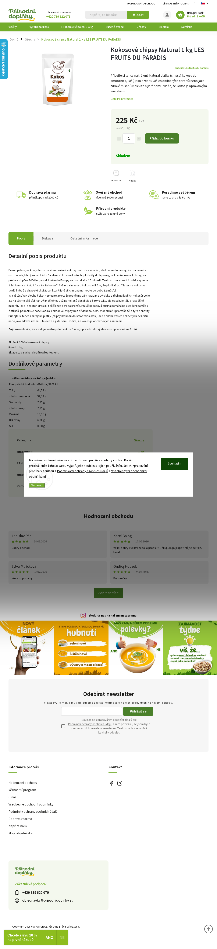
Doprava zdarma (20, 819)
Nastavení (37, 485)
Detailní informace (122, 99)
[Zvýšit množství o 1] (139, 139)
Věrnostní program (176, 4)
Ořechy (139, 440)
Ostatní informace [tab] (84, 238)
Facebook (111, 783)
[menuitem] (15, 27)
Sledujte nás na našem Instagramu (112, 616)
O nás (12, 797)
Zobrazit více (108, 593)
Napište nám (17, 826)
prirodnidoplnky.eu (119, 783)
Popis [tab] (21, 238)
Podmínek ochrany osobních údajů (89, 724)
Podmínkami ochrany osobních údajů (82, 471)
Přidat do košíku (161, 138)
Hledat (138, 15)
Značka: (192, 68)
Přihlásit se (138, 711)
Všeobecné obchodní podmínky (30, 804)
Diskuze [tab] (47, 238)
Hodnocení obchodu (141, 4)
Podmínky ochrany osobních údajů (32, 811)
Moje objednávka (20, 833)
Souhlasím (174, 463)
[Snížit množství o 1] (119, 139)
